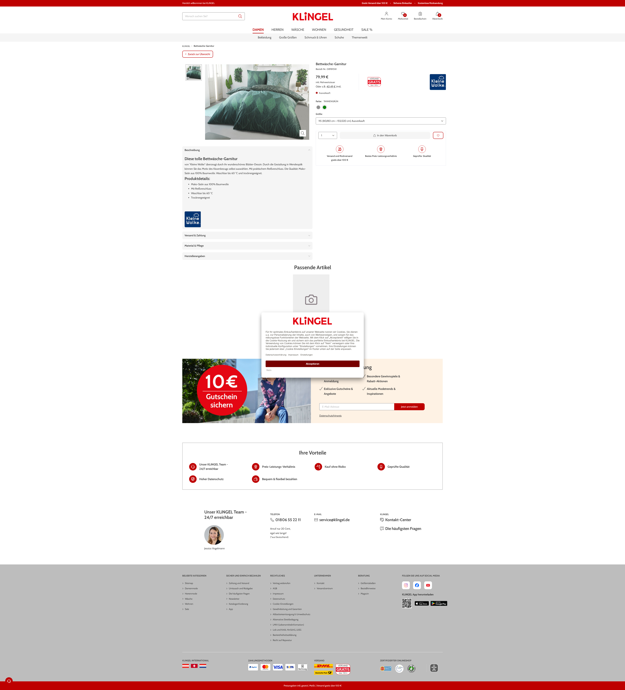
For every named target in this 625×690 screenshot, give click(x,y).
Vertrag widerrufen (281, 583)
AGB (275, 588)
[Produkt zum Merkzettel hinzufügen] (438, 135)
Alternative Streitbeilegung (285, 619)
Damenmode (191, 588)
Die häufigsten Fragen (403, 528)
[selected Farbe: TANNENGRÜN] (324, 107)
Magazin (365, 593)
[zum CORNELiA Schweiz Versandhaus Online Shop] (194, 666)
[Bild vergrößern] (302, 133)
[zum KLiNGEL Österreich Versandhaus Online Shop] (185, 666)
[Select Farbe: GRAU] (318, 107)
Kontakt (320, 583)
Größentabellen (368, 583)
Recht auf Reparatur (282, 640)
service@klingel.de (334, 519)
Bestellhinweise (368, 588)
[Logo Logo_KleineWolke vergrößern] (438, 82)
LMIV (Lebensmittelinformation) (288, 624)
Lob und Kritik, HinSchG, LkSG (287, 629)
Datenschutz (279, 598)
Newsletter (234, 598)
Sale (187, 609)
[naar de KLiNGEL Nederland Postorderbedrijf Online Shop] (203, 666)
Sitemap (189, 583)
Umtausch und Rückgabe (241, 588)
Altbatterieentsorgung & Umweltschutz (291, 614)
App (231, 609)
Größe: (319, 114)
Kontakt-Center (398, 519)
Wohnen (189, 603)
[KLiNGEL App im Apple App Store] (422, 603)
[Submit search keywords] (240, 16)
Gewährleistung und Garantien (287, 609)
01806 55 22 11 (288, 519)
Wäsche (188, 598)
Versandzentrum (325, 588)
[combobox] (213, 16)
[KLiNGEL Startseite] (313, 16)
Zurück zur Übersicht (199, 54)
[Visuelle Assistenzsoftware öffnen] (432, 668)
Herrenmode (191, 593)
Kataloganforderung (238, 603)
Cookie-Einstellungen (283, 603)
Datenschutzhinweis (330, 415)
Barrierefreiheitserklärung (284, 634)
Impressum (278, 593)
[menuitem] (258, 29)
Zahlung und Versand (239, 583)
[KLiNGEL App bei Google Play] (439, 603)
